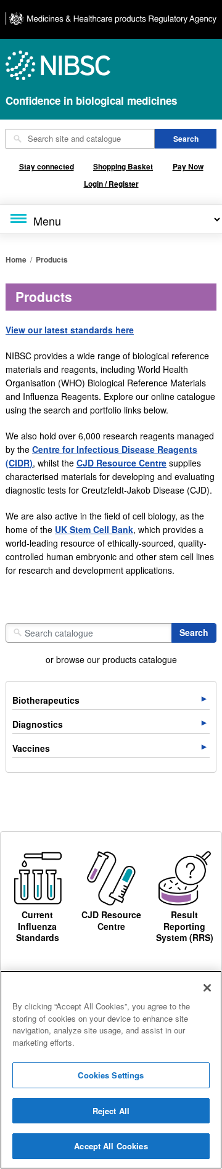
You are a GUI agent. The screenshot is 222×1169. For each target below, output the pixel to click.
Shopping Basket (123, 166)
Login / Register (111, 183)
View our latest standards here (70, 330)
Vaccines (31, 748)
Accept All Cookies (110, 1146)
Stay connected (46, 166)
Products (52, 259)
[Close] (207, 987)
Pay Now (188, 166)
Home (16, 259)
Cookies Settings (111, 1075)
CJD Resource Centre (121, 463)
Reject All (111, 1111)
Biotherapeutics (46, 700)
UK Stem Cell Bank (94, 529)
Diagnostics (37, 724)
